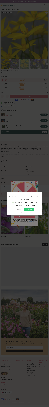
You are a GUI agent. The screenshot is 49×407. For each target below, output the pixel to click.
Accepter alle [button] (29, 209)
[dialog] (24, 203)
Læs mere (27, 199)
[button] (24, 213)
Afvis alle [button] (19, 209)
